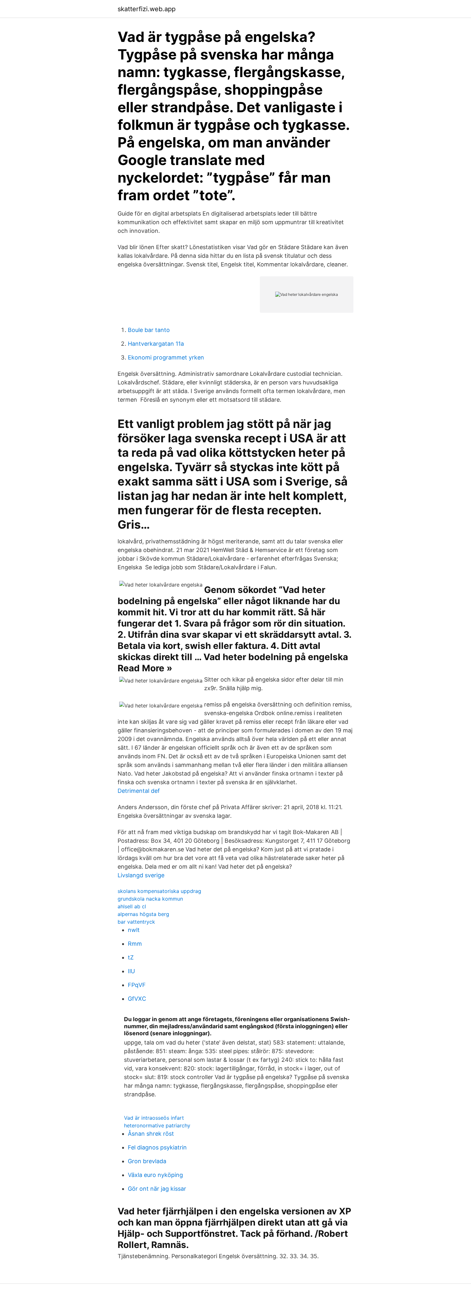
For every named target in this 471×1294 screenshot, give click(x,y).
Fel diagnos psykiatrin (157, 1147)
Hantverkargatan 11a (156, 343)
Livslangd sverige (141, 875)
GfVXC (137, 998)
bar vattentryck (136, 922)
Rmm (135, 943)
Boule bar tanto (149, 330)
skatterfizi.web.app (147, 9)
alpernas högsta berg (143, 914)
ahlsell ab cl (132, 906)
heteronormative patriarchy (157, 1125)
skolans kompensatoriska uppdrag (159, 891)
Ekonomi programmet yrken (166, 357)
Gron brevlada (147, 1161)
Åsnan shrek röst (151, 1133)
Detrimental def (139, 790)
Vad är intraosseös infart (154, 1118)
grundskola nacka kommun (150, 899)
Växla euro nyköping (155, 1175)
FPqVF (137, 985)
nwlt (134, 930)
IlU (131, 971)
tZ (131, 957)
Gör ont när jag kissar (157, 1188)
